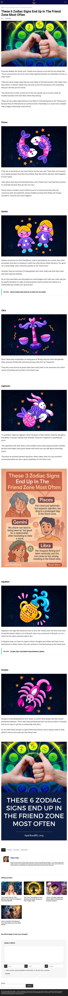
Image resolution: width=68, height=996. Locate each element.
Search (3, 983)
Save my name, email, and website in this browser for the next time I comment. (28, 970)
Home (2, 7)
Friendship (9, 849)
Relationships (24, 849)
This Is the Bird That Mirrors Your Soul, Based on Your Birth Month (11, 922)
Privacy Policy (47, 992)
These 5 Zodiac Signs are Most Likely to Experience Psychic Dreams (54, 899)
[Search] (65, 2)
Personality (16, 849)
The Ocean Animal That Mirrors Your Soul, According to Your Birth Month (11, 899)
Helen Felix (14, 858)
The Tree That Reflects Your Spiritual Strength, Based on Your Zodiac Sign (33, 899)
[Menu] (2, 2)
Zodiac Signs (8, 18)
